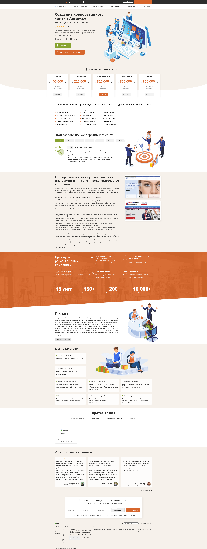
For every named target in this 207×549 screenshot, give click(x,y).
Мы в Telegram (147, 523)
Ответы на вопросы (119, 531)
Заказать (103, 94)
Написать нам (86, 538)
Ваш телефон (100, 508)
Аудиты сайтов (105, 531)
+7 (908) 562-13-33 (63, 541)
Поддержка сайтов (97, 6)
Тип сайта (114, 508)
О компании (106, 529)
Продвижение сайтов (80, 6)
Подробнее (57, 94)
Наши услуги (132, 6)
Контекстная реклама (145, 529)
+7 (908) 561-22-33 (115, 504)
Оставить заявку (133, 510)
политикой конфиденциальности (127, 515)
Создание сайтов (121, 529)
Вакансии (127, 531)
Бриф (99, 531)
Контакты (118, 2)
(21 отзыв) (72, 27)
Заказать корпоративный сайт (72, 52)
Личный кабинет (128, 2)
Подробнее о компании (63, 339)
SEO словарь (133, 531)
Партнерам (140, 531)
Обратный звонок (75, 538)
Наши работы (147, 6)
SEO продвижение (97, 529)
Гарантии (111, 2)
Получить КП (65, 46)
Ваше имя (70, 508)
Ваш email (85, 508)
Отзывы (104, 2)
